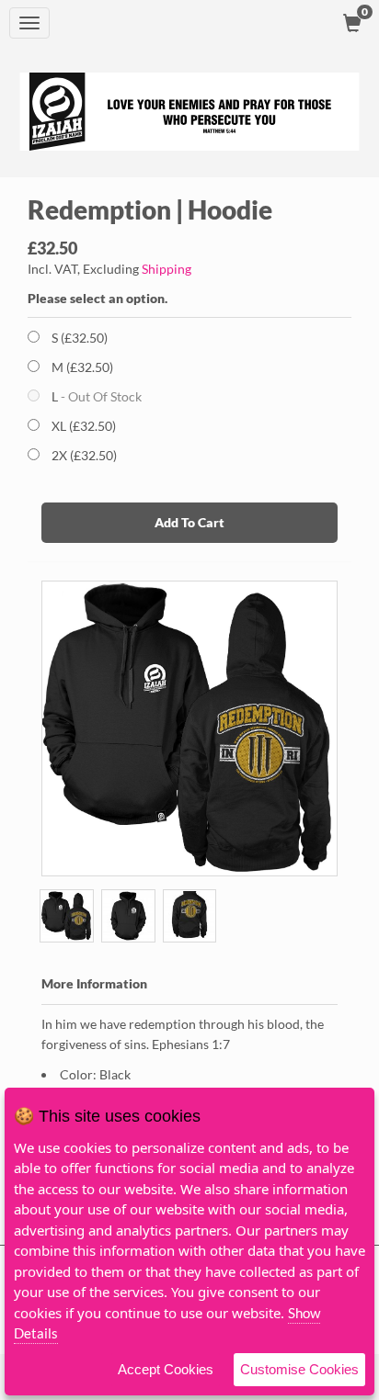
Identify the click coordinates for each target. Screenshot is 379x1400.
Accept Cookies (165, 1369)
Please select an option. (97, 298)
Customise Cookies (299, 1369)
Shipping (166, 269)
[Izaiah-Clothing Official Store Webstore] (190, 111)
